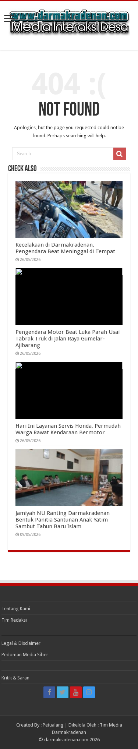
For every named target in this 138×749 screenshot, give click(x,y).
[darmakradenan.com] (69, 20)
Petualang (53, 725)
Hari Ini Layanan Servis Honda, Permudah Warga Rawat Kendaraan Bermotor (68, 429)
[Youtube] (76, 692)
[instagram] (89, 692)
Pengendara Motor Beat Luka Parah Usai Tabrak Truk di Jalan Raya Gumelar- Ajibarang (67, 339)
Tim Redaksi (14, 620)
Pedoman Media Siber (24, 654)
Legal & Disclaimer (20, 643)
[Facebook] (49, 692)
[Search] (119, 154)
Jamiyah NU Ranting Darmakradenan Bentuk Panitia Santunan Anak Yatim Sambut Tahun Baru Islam (62, 520)
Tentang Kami (15, 608)
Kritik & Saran (15, 678)
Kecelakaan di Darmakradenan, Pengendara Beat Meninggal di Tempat (65, 248)
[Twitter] (62, 692)
